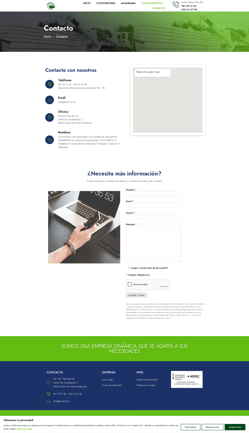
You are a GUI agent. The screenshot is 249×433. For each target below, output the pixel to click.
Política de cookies (24, 428)
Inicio (86, 3)
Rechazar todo (212, 427)
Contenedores (105, 3)
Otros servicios (151, 3)
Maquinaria (128, 3)
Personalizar (190, 427)
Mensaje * (131, 224)
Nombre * (131, 189)
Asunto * (130, 212)
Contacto (158, 8)
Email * (129, 201)
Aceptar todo (235, 427)
